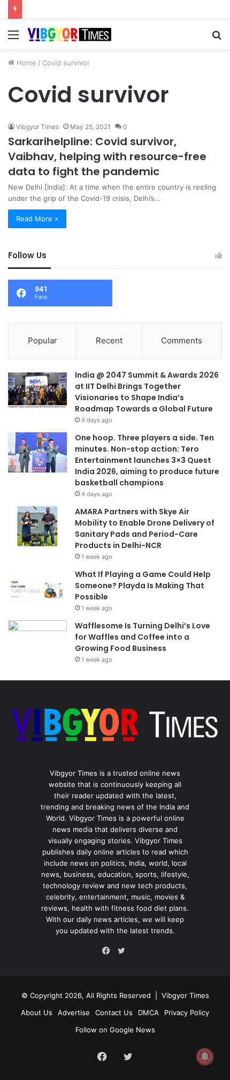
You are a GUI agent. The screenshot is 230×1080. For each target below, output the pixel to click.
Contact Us (114, 1012)
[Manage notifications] (204, 1056)
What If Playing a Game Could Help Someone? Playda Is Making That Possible (143, 585)
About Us (36, 1012)
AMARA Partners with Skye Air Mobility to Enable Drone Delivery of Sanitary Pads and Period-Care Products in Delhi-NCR (144, 528)
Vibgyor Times (37, 127)
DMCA (148, 1012)
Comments (181, 340)
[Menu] (13, 38)
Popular (42, 340)
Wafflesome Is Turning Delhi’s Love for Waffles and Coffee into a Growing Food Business (142, 637)
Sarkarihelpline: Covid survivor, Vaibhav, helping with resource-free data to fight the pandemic (107, 156)
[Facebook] (108, 950)
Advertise (74, 1012)
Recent (109, 340)
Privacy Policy (186, 1012)
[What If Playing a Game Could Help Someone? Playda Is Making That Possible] (37, 589)
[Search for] (216, 38)
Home (25, 62)
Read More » (37, 218)
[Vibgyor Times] (69, 34)
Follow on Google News (115, 1029)
